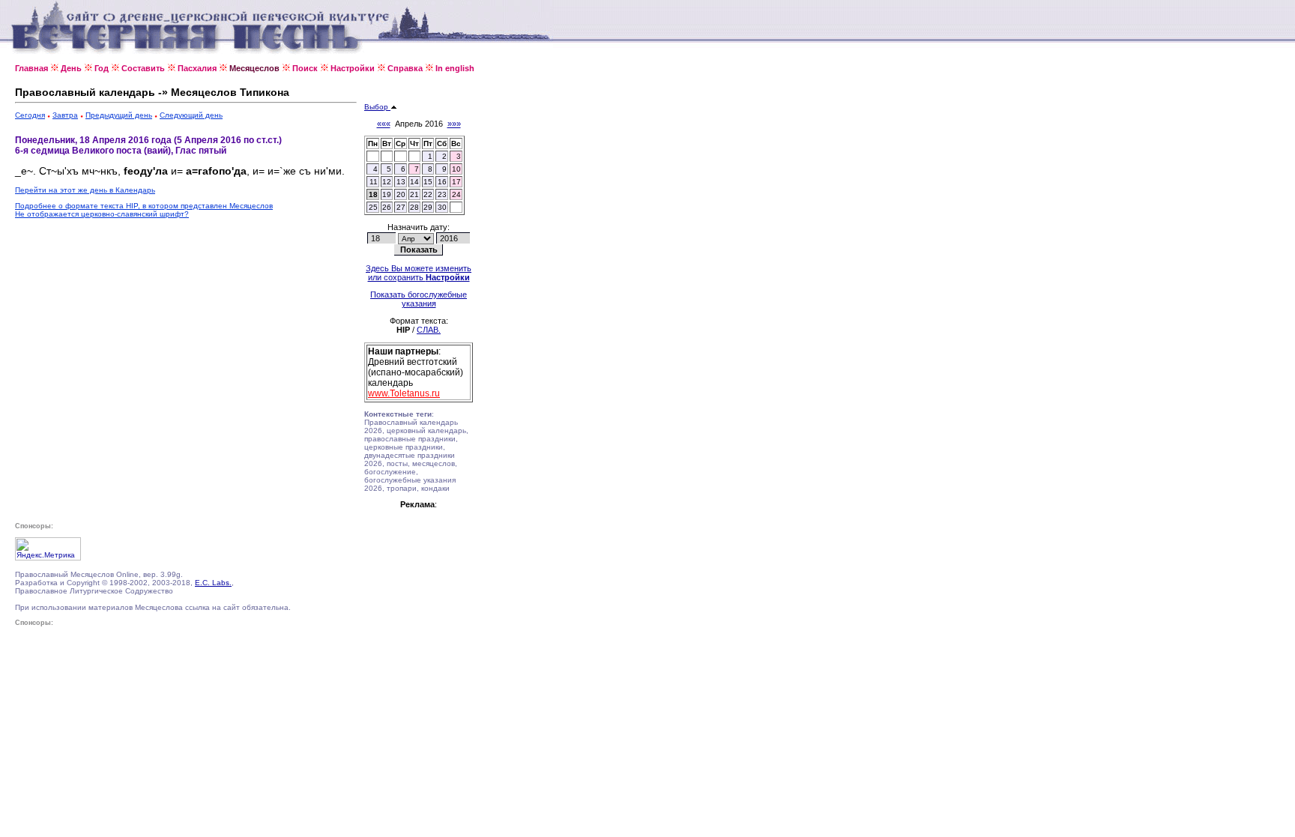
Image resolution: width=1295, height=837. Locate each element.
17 (456, 182)
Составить (143, 68)
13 (400, 182)
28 (414, 207)
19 (386, 194)
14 (414, 182)
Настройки (352, 68)
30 (442, 207)
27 (400, 207)
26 (386, 207)
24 (456, 194)
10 (456, 169)
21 (414, 194)
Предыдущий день (118, 115)
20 (400, 194)
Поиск (305, 68)
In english (454, 68)
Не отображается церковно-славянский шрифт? (102, 214)
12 (386, 182)
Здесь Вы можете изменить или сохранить (418, 273)
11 (373, 182)
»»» (454, 123)
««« (383, 123)
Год (101, 68)
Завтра (65, 115)
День (71, 68)
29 (427, 207)
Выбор (377, 107)
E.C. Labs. (213, 582)
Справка (405, 68)
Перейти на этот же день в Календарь (85, 190)
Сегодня (30, 115)
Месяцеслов (254, 68)
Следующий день (191, 115)
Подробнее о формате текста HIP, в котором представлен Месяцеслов (144, 206)
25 (373, 207)
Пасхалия (197, 68)
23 (442, 194)
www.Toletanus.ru (404, 393)
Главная (31, 68)
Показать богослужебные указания (418, 299)
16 (442, 182)
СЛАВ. (429, 329)
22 (427, 194)
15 (427, 182)
